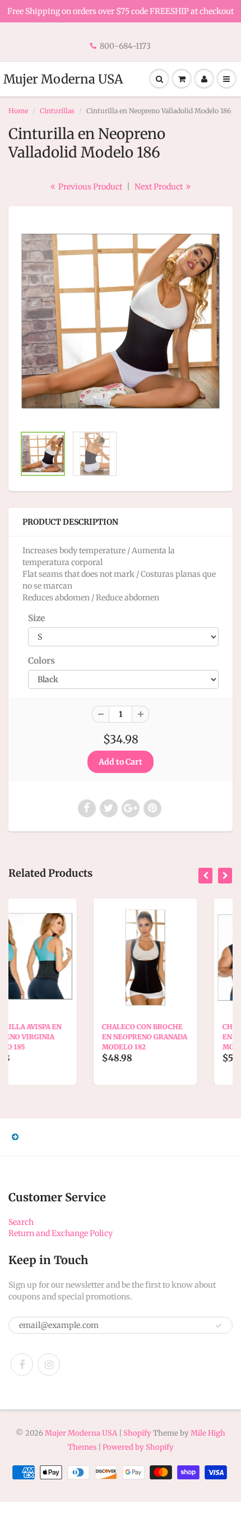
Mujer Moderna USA (63, 79)
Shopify (137, 1433)
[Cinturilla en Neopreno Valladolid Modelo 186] (120, 321)
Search (21, 1222)
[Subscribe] (219, 1326)
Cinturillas (57, 111)
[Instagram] (49, 1364)
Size (36, 618)
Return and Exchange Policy (60, 1233)
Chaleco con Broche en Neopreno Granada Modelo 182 (81, 1036)
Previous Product (89, 187)
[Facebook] (22, 1364)
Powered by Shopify (138, 1447)
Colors (41, 660)
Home (18, 111)
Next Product (159, 187)
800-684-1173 (125, 46)
